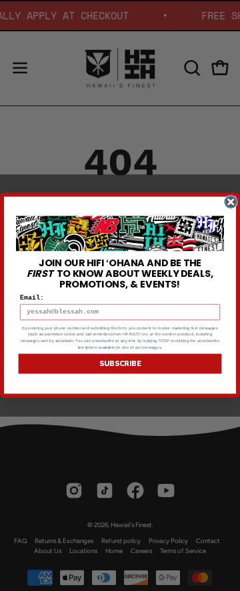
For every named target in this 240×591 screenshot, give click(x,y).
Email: (32, 298)
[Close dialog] (231, 202)
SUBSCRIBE (120, 364)
